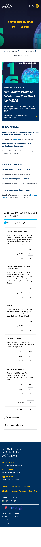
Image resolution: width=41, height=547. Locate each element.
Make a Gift (16, 486)
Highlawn (16, 139)
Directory (5, 491)
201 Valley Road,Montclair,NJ (11, 472)
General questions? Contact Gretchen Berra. (16, 116)
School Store (34, 491)
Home (6, 51)
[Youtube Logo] (15, 501)
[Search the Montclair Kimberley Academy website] (33, 6)
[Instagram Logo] (7, 501)
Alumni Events (29, 51)
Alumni (14, 51)
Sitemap (17, 513)
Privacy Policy (6, 513)
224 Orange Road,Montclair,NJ (12, 465)
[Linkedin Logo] (11, 501)
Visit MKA (27, 486)
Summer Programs (19, 491)
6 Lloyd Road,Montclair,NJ (10, 479)
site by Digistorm (7, 523)
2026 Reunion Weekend (21, 55)
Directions (6, 486)
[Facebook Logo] (3, 501)
